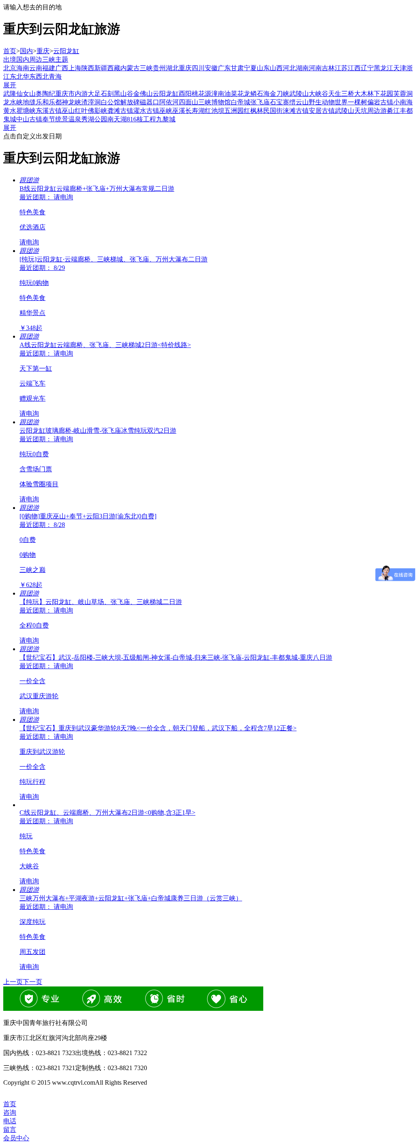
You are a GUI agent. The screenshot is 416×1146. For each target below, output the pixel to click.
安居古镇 (322, 110)
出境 (9, 59)
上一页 (13, 981)
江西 (354, 68)
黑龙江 (383, 68)
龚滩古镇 (120, 110)
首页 (9, 50)
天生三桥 (341, 93)
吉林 (328, 68)
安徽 (211, 68)
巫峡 (165, 110)
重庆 (43, 50)
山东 (263, 68)
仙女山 (26, 93)
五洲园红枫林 (243, 110)
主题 (61, 59)
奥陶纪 (45, 93)
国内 (26, 50)
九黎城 (166, 119)
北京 (9, 68)
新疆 (100, 68)
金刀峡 (279, 93)
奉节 (48, 119)
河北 (289, 68)
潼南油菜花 (227, 93)
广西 (61, 68)
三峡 (48, 59)
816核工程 (141, 119)
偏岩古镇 (380, 102)
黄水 (9, 110)
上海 (74, 68)
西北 (42, 76)
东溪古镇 (49, 110)
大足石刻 (101, 93)
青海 (55, 76)
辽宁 (367, 68)
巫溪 (178, 110)
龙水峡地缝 (19, 102)
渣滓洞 (91, 102)
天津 (399, 68)
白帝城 (240, 102)
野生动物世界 (328, 102)
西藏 (113, 68)
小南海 (403, 102)
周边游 (377, 110)
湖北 (172, 68)
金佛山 (143, 93)
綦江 (393, 110)
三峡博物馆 (214, 102)
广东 (224, 68)
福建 (48, 68)
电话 (9, 1121)
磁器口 (149, 102)
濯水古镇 (146, 110)
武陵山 (344, 110)
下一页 (32, 981)
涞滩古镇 (296, 110)
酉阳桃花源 (195, 93)
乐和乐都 (49, 102)
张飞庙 (260, 102)
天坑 (360, 110)
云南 (35, 68)
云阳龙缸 (66, 50)
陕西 (87, 68)
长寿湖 (195, 110)
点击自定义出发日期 (32, 136)
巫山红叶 (75, 110)
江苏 (341, 68)
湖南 (302, 68)
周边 (35, 59)
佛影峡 (97, 110)
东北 (16, 76)
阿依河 (169, 102)
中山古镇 (29, 119)
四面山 (188, 102)
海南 (22, 68)
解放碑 (130, 102)
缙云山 (299, 102)
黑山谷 (123, 93)
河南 (315, 68)
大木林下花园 (373, 93)
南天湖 (117, 119)
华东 (29, 76)
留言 (9, 1129)
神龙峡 (71, 102)
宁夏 (250, 68)
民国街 (273, 110)
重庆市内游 (71, 93)
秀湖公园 (94, 119)
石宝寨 (279, 102)
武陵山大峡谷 (308, 93)
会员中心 (16, 1138)
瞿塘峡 (26, 110)
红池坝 (214, 110)
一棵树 (357, 102)
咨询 (9, 1112)
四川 (198, 68)
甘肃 (237, 68)
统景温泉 (68, 119)
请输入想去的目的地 (32, 7)
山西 (276, 68)
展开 (9, 85)
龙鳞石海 (257, 93)
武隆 (9, 93)
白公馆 (110, 102)
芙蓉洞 (403, 93)
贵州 (159, 68)
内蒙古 (130, 68)
